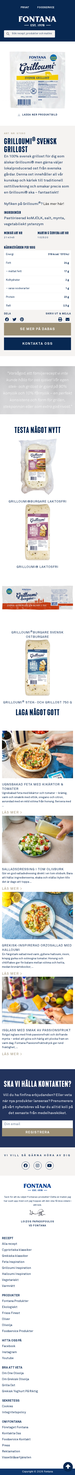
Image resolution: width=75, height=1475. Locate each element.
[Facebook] (26, 1166)
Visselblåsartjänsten (16, 1457)
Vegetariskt (10, 1280)
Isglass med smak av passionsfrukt (36, 1030)
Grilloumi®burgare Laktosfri (38, 501)
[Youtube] (50, 1166)
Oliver (6, 1319)
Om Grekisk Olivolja (15, 1379)
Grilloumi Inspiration (16, 1267)
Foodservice (45, 7)
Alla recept (9, 1243)
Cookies (7, 1406)
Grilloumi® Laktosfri (37, 566)
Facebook (8, 1346)
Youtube (8, 1358)
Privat (25, 7)
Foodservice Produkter (17, 1331)
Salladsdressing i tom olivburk (33, 869)
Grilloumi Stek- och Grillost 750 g (37, 702)
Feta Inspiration (13, 1261)
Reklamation (11, 1451)
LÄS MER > (12, 812)
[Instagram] (38, 1166)
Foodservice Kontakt (16, 1439)
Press (6, 1445)
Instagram (9, 1352)
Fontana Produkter (15, 1301)
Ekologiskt (9, 1307)
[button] (7, 319)
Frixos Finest (11, 1313)
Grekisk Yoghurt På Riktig (20, 1391)
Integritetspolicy (14, 1412)
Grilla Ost (8, 1385)
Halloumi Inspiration (16, 1273)
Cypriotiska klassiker (17, 1249)
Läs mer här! (53, 204)
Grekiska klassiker (15, 1255)
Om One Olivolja (13, 1373)
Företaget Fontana (15, 1427)
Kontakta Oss (11, 1433)
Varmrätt (8, 1286)
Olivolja (7, 1325)
